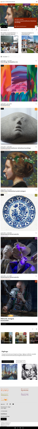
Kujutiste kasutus (4, 426)
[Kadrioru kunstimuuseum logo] (11, 4)
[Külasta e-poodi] (21, 338)
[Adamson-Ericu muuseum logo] (34, 4)
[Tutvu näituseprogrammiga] (6, 338)
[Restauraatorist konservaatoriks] (19, 255)
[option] (25, 23)
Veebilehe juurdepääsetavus (6, 422)
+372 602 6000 (4, 411)
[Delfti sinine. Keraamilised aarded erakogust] (19, 212)
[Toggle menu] (36, 1)
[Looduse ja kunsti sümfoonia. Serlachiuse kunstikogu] (19, 169)
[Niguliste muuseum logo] (26, 4)
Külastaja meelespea (4, 427)
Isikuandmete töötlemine (5, 423)
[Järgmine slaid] (6, 27)
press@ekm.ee (4, 413)
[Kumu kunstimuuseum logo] (4, 4)
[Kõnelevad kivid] (19, 126)
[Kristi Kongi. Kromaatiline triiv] (19, 83)
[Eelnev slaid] (1, 27)
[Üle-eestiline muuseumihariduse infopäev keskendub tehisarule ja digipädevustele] (9, 45)
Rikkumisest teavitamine (5, 424)
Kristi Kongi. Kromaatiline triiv (22, 21)
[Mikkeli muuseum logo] (19, 4)
